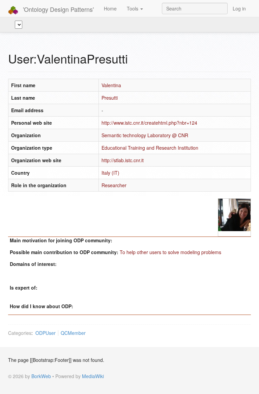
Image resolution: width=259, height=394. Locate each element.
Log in (239, 8)
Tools (133, 8)
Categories (19, 332)
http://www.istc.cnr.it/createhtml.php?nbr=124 (149, 122)
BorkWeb (41, 376)
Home (110, 8)
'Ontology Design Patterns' (57, 9)
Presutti (110, 97)
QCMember (73, 332)
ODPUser (45, 332)
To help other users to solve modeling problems (170, 252)
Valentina (111, 85)
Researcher (114, 185)
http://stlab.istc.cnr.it (123, 160)
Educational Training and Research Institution (150, 147)
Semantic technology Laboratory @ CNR (145, 135)
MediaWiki (93, 376)
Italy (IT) (110, 172)
